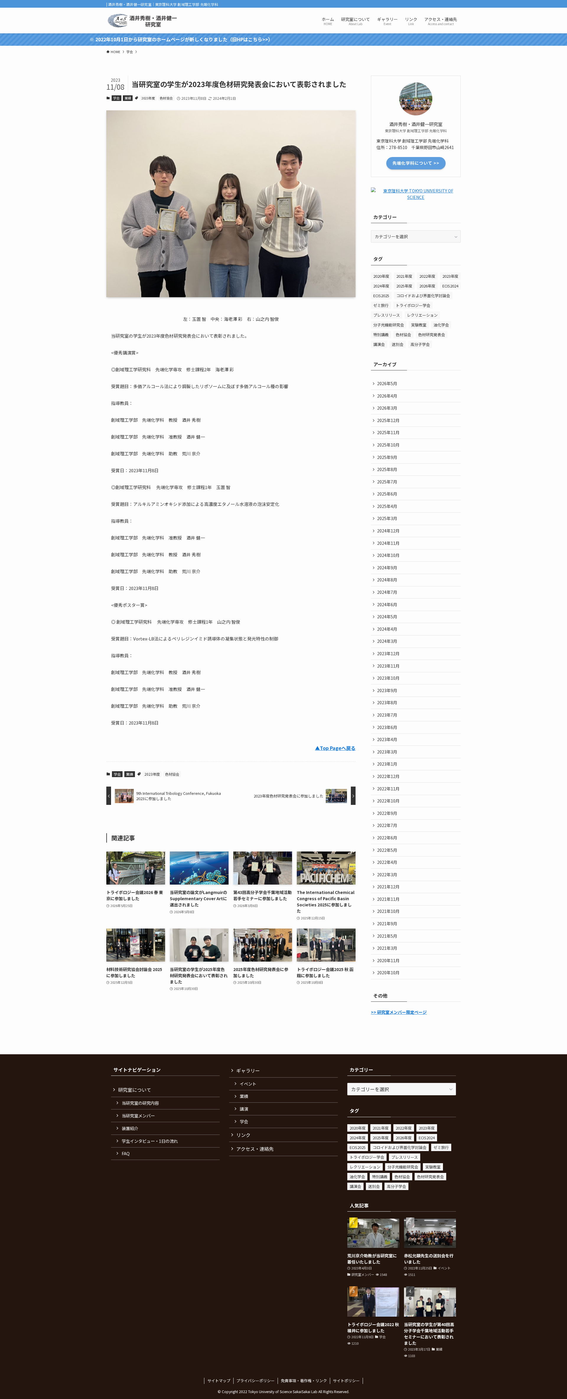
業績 (128, 98)
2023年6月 (387, 727)
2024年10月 (388, 555)
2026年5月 (387, 383)
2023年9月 (387, 690)
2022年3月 (387, 874)
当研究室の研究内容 (140, 1103)
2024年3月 (387, 641)
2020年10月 (388, 972)
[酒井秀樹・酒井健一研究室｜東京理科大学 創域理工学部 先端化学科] (143, 20)
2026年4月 (387, 396)
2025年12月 (388, 420)
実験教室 (418, 325)
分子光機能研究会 (388, 325)
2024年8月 (387, 580)
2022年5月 (387, 850)
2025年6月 (387, 494)
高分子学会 (420, 344)
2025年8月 (387, 469)
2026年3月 (387, 408)
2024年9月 (387, 568)
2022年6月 (387, 838)
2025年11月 (388, 432)
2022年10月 (388, 801)
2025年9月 (387, 457)
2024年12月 (388, 531)
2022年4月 (387, 862)
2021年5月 (387, 936)
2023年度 (148, 98)
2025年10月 (388, 445)
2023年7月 (387, 715)
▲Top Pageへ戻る (335, 747)
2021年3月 (387, 948)
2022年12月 (388, 776)
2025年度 (404, 286)
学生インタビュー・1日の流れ (150, 1141)
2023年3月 (387, 752)
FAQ (126, 1153)
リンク (243, 1134)
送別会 (397, 344)
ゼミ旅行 (381, 305)
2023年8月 (387, 702)
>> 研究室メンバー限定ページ (399, 1012)
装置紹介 (130, 1128)
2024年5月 (387, 617)
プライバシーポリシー (255, 1380)
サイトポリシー (346, 1380)
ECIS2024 (450, 286)
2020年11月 (388, 960)
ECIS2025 (381, 295)
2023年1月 (387, 764)
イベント (248, 1084)
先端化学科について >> (415, 163)
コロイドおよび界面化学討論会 (423, 295)
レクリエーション (422, 315)
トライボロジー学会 (413, 305)
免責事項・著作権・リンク (304, 1380)
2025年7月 (387, 482)
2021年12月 (388, 887)
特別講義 (381, 334)
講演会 (379, 344)
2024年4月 (387, 629)
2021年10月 (388, 911)
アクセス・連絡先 (255, 1148)
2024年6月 (387, 604)
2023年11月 (388, 666)
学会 (116, 98)
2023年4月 (387, 739)
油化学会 (441, 325)
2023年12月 (388, 653)
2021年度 (404, 276)
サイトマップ (218, 1380)
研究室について (134, 1089)
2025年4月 (387, 506)
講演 (244, 1109)
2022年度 (427, 276)
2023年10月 (388, 678)
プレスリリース (386, 315)
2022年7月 (387, 825)
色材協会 (166, 98)
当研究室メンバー (138, 1115)
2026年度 (427, 286)
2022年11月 (388, 789)
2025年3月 (387, 518)
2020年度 (381, 276)
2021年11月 (388, 899)
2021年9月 (387, 923)
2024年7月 (387, 592)
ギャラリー (248, 1070)
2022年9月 (387, 813)
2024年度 (381, 286)
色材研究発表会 (431, 334)
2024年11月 (388, 543)
